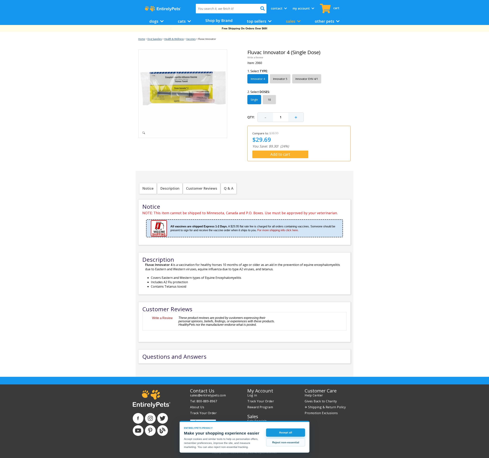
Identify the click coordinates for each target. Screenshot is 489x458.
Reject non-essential (285, 442)
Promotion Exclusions (321, 413)
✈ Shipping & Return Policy (325, 407)
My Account (302, 8)
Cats (182, 21)
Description (169, 188)
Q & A (228, 188)
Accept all (285, 432)
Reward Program (260, 407)
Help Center (314, 395)
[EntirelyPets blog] (162, 430)
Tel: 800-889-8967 (203, 401)
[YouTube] (138, 430)
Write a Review (255, 57)
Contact (277, 8)
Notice (148, 188)
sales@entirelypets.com (208, 395)
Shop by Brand (219, 20)
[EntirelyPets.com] (162, 8)
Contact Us (202, 390)
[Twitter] (162, 418)
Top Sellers (257, 21)
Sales (291, 21)
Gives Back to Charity (321, 401)
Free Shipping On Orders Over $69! (244, 28)
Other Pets (325, 21)
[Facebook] (138, 418)
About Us (197, 407)
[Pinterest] (150, 430)
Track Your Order (203, 413)
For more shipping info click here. (278, 230)
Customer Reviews (201, 188)
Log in (252, 395)
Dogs (154, 21)
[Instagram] (150, 418)
